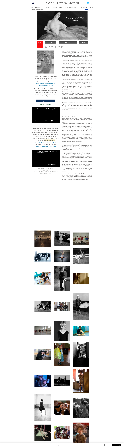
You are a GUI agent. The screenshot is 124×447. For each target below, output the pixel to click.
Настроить (108, 445)
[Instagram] (46, 46)
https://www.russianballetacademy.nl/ (45, 142)
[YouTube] (58, 46)
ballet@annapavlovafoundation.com (45, 83)
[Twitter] (52, 46)
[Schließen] (122, 445)
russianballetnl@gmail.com (45, 85)
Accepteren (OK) (116, 445)
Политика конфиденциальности (93, 445)
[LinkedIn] (55, 46)
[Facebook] (49, 46)
